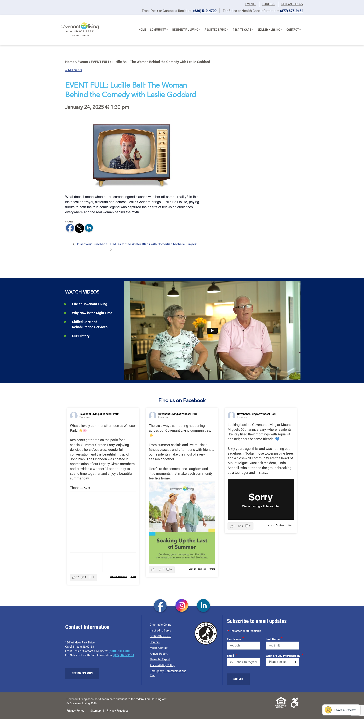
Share (133, 576)
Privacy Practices (118, 710)
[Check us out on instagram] (182, 606)
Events (250, 4)
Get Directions (82, 673)
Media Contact (159, 648)
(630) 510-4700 (205, 11)
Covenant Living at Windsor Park (98, 413)
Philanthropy (292, 4)
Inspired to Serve (160, 630)
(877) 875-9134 (291, 11)
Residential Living (185, 30)
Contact (292, 30)
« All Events (73, 70)
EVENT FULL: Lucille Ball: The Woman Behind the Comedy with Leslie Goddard (150, 62)
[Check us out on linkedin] (203, 606)
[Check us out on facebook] (160, 606)
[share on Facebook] (70, 228)
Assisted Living (215, 30)
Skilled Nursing (268, 30)
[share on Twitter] (79, 228)
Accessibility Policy (162, 665)
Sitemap (95, 710)
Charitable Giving (160, 624)
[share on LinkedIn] (89, 228)
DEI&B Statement (160, 636)
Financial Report (160, 659)
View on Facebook (118, 576)
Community (158, 30)
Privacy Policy (75, 710)
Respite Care (242, 30)
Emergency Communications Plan (168, 673)
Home (142, 30)
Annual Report (159, 653)
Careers (268, 4)
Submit (238, 679)
